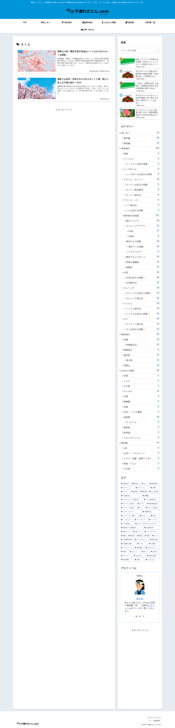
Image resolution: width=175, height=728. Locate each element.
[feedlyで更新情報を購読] (139, 616)
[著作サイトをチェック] (136, 616)
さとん (139, 598)
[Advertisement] (64, 128)
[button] (157, 50)
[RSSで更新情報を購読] (143, 616)
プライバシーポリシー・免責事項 (154, 719)
